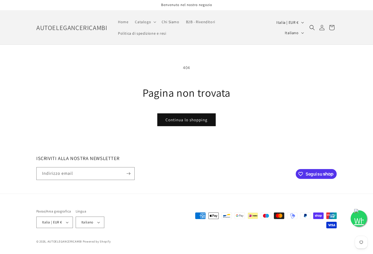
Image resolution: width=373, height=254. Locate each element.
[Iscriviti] (128, 173)
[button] (145, 22)
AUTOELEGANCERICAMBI (65, 241)
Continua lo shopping (186, 119)
